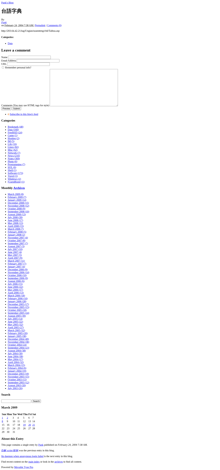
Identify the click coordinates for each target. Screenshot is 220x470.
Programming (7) (16, 164)
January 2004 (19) (17, 371)
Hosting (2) (13, 138)
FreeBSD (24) (15, 132)
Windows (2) (14, 179)
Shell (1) (12, 170)
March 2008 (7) (16, 229)
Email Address (8, 60)
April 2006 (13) (16, 292)
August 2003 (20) (17, 385)
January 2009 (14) (17, 200)
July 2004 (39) (15, 353)
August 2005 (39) (17, 316)
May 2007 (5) (15, 255)
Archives (19, 188)
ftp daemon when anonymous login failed (22, 456)
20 (29, 424)
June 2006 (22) (15, 287)
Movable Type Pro (23, 467)
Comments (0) (54, 25)
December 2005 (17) (18, 304)
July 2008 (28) (15, 217)
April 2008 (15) (16, 226)
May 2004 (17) (15, 359)
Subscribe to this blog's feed (24, 114)
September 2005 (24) (18, 313)
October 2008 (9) (16, 208)
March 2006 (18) (16, 295)
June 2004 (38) (15, 356)
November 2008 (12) (18, 205)
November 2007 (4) (18, 237)
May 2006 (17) (15, 289)
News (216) (14, 155)
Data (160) (13, 129)
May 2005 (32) (15, 324)
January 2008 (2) (16, 234)
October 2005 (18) (17, 310)
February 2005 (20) (18, 333)
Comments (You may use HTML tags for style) (25, 105)
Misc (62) (13, 150)
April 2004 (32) (16, 362)
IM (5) (11, 141)
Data (10, 43)
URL (3, 64)
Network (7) (14, 152)
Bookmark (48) (15, 126)
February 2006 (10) (18, 298)
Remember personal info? (18, 67)
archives (58, 461)
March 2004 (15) (16, 365)
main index (34, 461)
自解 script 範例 (9, 450)
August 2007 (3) (16, 246)
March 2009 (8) (16, 194)
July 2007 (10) (15, 249)
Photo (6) (12, 161)
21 (33, 424)
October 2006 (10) (17, 275)
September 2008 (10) (18, 211)
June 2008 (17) (15, 220)
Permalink (40, 25)
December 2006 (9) (18, 269)
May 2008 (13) (15, 223)
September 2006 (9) (18, 278)
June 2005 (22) (15, 321)
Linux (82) (13, 147)
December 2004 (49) (18, 339)
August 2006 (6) (16, 281)
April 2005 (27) (16, 327)
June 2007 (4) (15, 252)
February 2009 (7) (17, 197)
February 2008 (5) (17, 231)
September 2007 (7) (18, 243)
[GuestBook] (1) (16, 181)
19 (24, 424)
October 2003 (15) (17, 379)
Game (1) (12, 135)
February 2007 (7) (17, 263)
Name (4, 57)
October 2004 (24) (17, 344)
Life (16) (12, 144)
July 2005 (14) (15, 318)
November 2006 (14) (18, 272)
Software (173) (15, 173)
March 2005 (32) (16, 330)
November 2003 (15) (18, 376)
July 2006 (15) (15, 284)
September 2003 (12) (18, 382)
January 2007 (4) (16, 266)
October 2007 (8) (16, 240)
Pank (4, 22)
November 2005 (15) (18, 307)
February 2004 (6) (17, 368)
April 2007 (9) (15, 258)
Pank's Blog (7, 2)
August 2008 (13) (17, 214)
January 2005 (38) (17, 336)
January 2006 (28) (17, 301)
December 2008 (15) (18, 203)
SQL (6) (12, 167)
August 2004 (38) (17, 350)
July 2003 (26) (15, 388)
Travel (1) (13, 176)
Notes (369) (14, 158)
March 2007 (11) (16, 260)
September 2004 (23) (18, 347)
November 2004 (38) (18, 342)
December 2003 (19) (18, 373)
